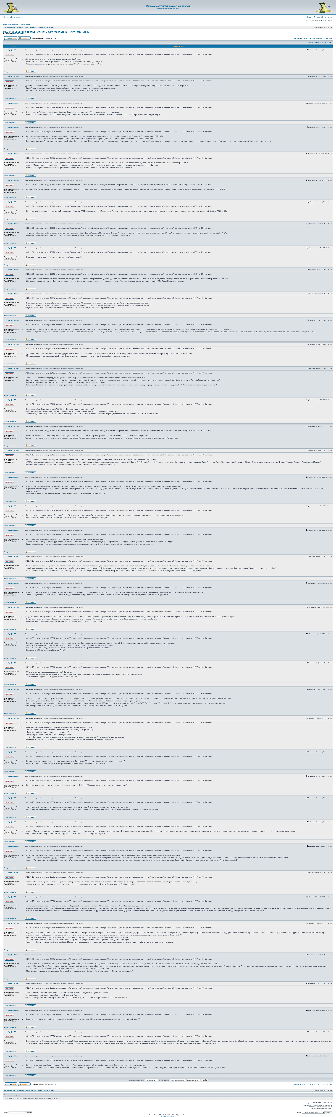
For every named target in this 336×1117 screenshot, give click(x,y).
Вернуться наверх (10, 71)
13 (321, 38)
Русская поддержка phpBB (168, 1116)
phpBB (159, 1115)
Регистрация (16, 17)
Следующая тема (326, 42)
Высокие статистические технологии (168, 6)
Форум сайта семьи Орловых (168, 8)
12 (319, 38)
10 (314, 38)
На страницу (298, 38)
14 (323, 38)
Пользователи (327, 17)
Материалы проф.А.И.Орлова (26, 27)
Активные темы (25, 24)
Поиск (317, 17)
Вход (7, 17)
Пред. (305, 38)
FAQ (310, 17)
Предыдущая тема (313, 42)
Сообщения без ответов (11, 24)
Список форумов (9, 27)
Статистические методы (46, 27)
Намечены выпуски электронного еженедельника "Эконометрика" (46, 31)
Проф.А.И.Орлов (18, 33)
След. (330, 38)
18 (327, 38)
